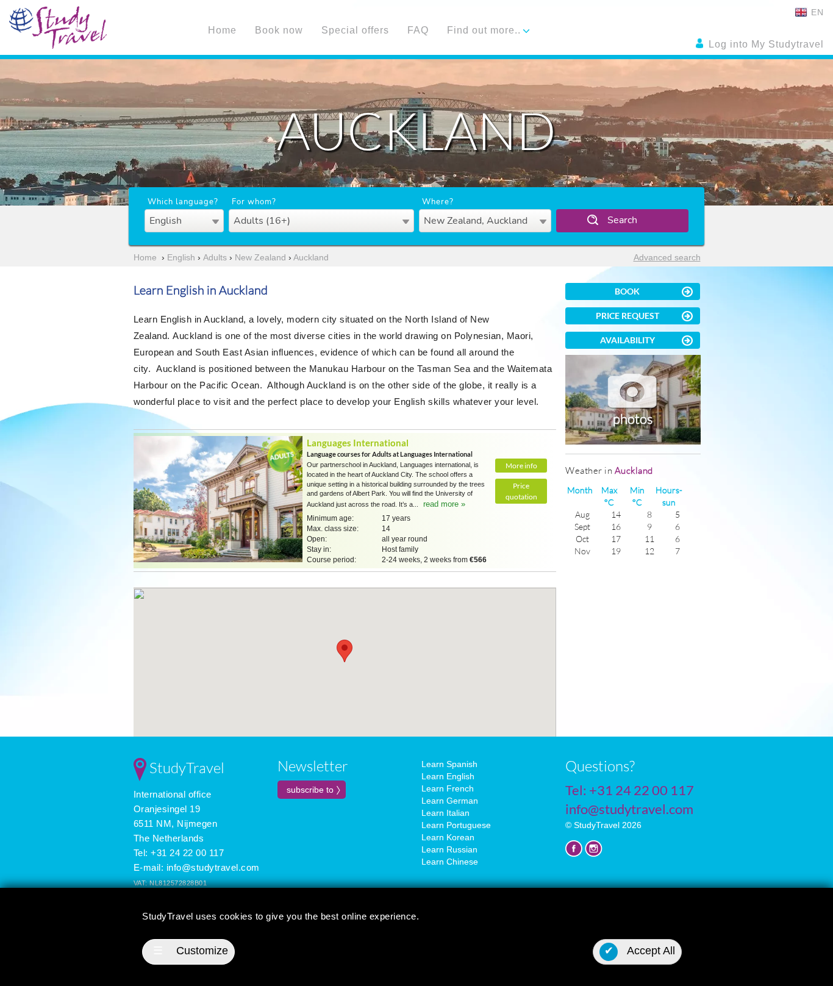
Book (627, 291)
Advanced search (667, 257)
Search (622, 220)
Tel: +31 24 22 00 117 (179, 853)
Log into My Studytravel (765, 44)
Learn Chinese (449, 861)
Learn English (447, 776)
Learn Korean (447, 837)
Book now (279, 30)
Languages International (358, 442)
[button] (344, 651)
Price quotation (521, 491)
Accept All (640, 951)
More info (521, 465)
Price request (627, 315)
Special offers (355, 30)
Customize (190, 951)
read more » (444, 504)
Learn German (449, 801)
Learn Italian (445, 813)
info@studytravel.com (213, 867)
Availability (627, 340)
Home (222, 30)
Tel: (629, 790)
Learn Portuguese (456, 825)
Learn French (447, 788)
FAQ (418, 30)
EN (816, 12)
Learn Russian (449, 849)
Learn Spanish (449, 764)
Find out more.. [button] (485, 30)
